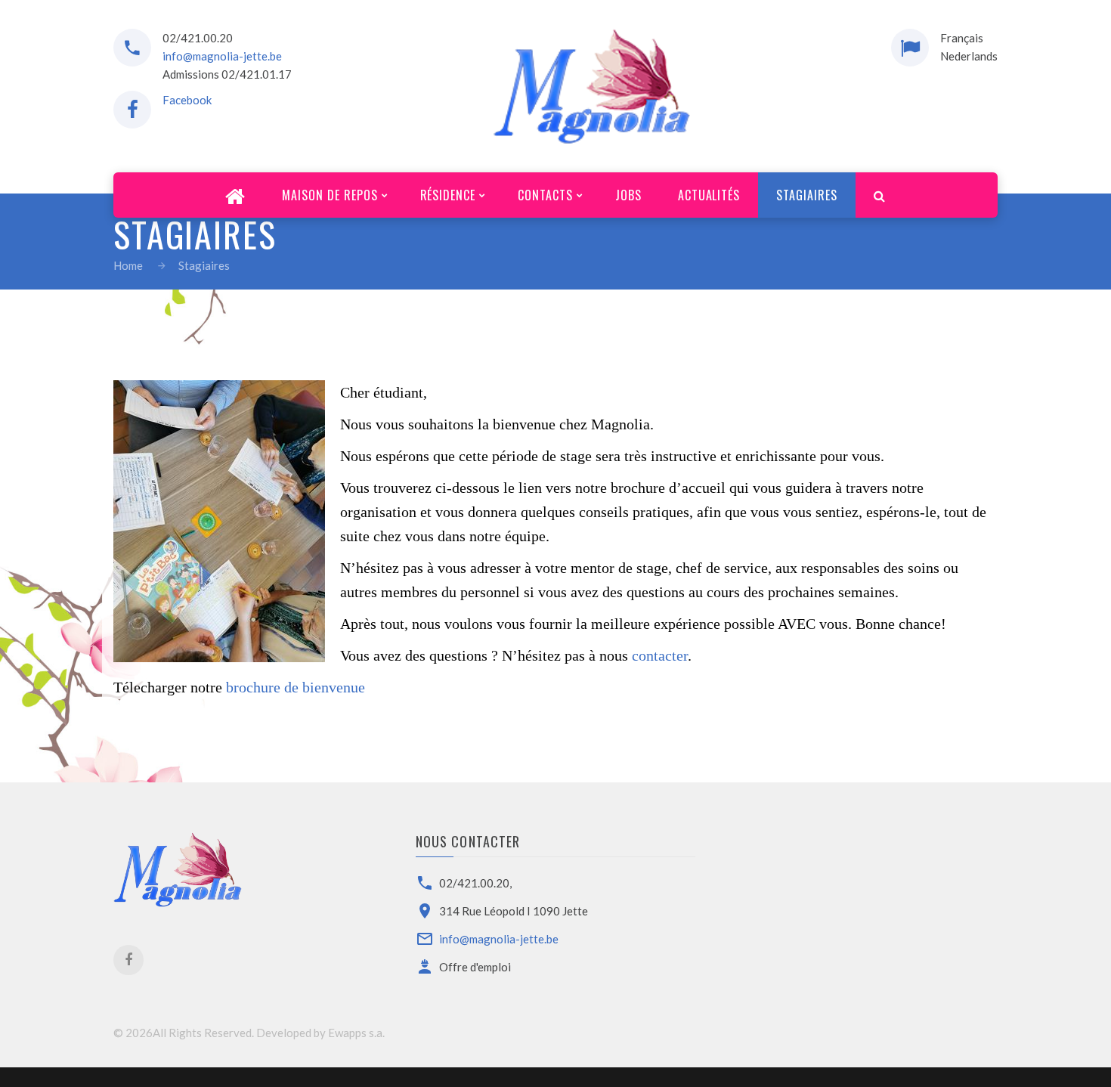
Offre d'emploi (475, 967)
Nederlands (969, 56)
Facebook (187, 100)
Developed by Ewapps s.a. (320, 1032)
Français (961, 38)
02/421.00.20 (197, 38)
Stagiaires (204, 265)
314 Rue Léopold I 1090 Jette (513, 911)
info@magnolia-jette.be (222, 56)
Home (128, 265)
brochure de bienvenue (295, 687)
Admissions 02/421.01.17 (227, 74)
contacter (660, 655)
